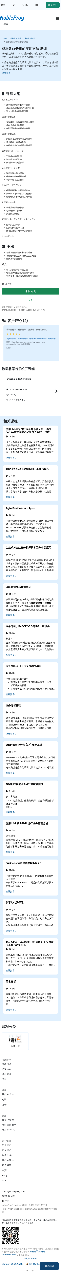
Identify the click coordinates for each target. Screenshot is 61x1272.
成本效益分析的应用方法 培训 (17, 42)
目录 (4, 1104)
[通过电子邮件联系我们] (36, 5)
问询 (30, 300)
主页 (5, 38)
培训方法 (7, 1074)
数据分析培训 (15, 38)
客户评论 (7, 1165)
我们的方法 (8, 1094)
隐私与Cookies (30, 1258)
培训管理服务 (9, 1124)
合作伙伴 (7, 1155)
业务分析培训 (29, 38)
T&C (4, 1180)
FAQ (4, 1175)
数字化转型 (8, 1119)
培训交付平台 (9, 1130)
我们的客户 (8, 1160)
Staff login (30, 1270)
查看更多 (6, 72)
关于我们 (7, 1145)
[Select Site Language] (3, 5)
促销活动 (7, 1069)
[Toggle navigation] (57, 18)
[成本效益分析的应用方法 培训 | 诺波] (14, 17)
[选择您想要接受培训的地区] (13, 5)
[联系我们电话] (25, 5)
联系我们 (49, 1266)
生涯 (4, 1170)
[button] (56, 391)
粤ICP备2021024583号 (12, 1264)
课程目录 (7, 1064)
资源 (4, 1079)
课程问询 (30, 291)
